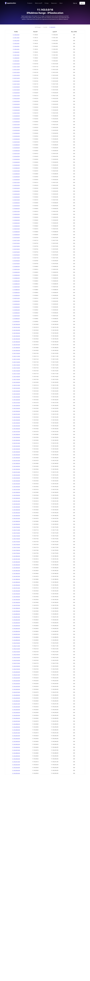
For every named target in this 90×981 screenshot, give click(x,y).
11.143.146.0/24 (16, 457)
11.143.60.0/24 (16, 208)
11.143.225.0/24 (16, 686)
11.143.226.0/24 (16, 689)
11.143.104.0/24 (16, 336)
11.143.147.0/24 (16, 460)
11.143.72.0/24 (16, 243)
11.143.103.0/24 (16, 333)
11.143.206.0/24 (16, 631)
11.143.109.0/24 (16, 350)
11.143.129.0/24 (16, 408)
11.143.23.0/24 (16, 101)
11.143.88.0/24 (16, 289)
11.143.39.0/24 (16, 147)
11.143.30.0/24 (16, 121)
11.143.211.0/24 (16, 646)
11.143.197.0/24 (16, 605)
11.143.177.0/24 (16, 547)
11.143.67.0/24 (16, 229)
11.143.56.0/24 (16, 197)
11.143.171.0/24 (16, 530)
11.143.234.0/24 (16, 712)
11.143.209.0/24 (16, 640)
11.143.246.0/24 (16, 747)
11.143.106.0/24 (16, 341)
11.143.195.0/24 (16, 599)
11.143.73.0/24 (16, 246)
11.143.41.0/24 (16, 153)
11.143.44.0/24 (16, 162)
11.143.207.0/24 (16, 634)
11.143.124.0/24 (16, 394)
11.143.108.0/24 (16, 347)
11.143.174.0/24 (16, 538)
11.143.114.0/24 (16, 365)
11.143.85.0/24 (16, 281)
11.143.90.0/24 (16, 295)
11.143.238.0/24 (16, 724)
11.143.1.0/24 (16, 37)
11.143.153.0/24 (16, 478)
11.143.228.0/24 (16, 695)
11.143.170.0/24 (16, 527)
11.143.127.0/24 (16, 402)
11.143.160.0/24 (16, 498)
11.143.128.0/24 (16, 405)
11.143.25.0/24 (16, 107)
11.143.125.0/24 (16, 397)
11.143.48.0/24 (16, 174)
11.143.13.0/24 (16, 72)
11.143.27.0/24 (16, 113)
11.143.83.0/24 (16, 275)
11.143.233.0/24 (16, 709)
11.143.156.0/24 (16, 486)
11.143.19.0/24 (16, 90)
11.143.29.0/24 (16, 118)
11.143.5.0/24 (16, 49)
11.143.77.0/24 (16, 257)
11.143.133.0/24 (16, 420)
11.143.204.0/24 (16, 625)
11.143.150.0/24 (16, 469)
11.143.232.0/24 (16, 706)
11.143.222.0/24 (16, 677)
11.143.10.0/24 (16, 63)
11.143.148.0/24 (16, 463)
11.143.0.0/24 (16, 34)
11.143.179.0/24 (16, 553)
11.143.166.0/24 (16, 515)
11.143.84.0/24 (16, 278)
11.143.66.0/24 (16, 226)
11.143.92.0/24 (16, 301)
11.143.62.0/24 (16, 214)
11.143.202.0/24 (16, 620)
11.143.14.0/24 (16, 75)
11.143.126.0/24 (16, 399)
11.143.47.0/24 (16, 171)
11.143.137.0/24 (16, 431)
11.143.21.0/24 (16, 95)
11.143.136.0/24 (16, 428)
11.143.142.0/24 (16, 446)
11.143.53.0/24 (16, 188)
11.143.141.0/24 (16, 443)
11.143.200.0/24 (16, 614)
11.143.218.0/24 (16, 666)
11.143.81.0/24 (16, 269)
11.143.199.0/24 (16, 611)
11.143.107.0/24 (16, 344)
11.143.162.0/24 (16, 504)
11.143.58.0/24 (16, 202)
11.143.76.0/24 (16, 255)
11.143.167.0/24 (16, 518)
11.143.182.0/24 (16, 562)
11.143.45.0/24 (16, 165)
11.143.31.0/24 (16, 124)
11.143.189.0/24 (16, 582)
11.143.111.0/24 (16, 356)
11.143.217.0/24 (16, 663)
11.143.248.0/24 (16, 753)
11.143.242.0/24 (16, 735)
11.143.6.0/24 (16, 52)
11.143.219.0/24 (16, 669)
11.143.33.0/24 (16, 130)
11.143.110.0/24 (16, 353)
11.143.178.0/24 (16, 550)
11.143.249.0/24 (16, 756)
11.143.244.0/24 (16, 741)
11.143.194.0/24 (16, 596)
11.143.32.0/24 (16, 127)
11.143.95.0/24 (16, 310)
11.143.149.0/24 (16, 466)
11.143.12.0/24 (16, 69)
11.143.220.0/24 (16, 672)
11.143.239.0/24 (16, 727)
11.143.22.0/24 (16, 98)
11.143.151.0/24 (16, 472)
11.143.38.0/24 (16, 145)
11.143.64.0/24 (16, 220)
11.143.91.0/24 (16, 298)
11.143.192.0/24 (16, 591)
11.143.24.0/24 (16, 104)
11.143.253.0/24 (16, 767)
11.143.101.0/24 (16, 327)
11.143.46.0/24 (16, 168)
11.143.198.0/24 (16, 608)
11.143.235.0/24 (16, 715)
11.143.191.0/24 (16, 588)
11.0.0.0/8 (45, 27)
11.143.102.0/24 (16, 330)
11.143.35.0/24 (16, 136)
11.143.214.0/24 (16, 654)
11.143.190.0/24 (16, 585)
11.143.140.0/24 (16, 440)
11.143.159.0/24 (16, 495)
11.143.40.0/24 (16, 150)
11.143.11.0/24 (16, 66)
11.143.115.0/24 (16, 368)
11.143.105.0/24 (16, 339)
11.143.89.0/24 (16, 292)
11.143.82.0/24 (16, 272)
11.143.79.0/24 (16, 263)
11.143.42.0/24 (16, 156)
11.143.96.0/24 (16, 313)
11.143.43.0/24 (16, 159)
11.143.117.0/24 (16, 373)
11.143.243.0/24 (16, 738)
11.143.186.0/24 (16, 573)
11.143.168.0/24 (16, 521)
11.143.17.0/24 (16, 84)
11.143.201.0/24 (16, 617)
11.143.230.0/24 (16, 701)
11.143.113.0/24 (16, 362)
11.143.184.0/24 (16, 567)
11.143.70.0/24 (16, 237)
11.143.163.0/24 (16, 507)
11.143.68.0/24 (16, 231)
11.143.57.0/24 (16, 200)
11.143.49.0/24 (16, 176)
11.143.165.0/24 (16, 512)
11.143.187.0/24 (16, 576)
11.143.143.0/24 (16, 449)
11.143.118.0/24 (16, 376)
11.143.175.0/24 (16, 541)
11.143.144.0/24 (16, 452)
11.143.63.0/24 (16, 217)
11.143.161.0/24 (16, 501)
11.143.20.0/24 (16, 92)
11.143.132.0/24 (16, 417)
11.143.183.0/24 (16, 565)
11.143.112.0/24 (16, 359)
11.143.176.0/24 (16, 544)
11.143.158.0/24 (16, 492)
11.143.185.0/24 (16, 570)
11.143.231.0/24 (16, 704)
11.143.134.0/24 (16, 423)
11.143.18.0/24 (16, 87)
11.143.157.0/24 (16, 489)
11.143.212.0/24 (16, 649)
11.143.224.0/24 (16, 683)
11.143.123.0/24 (16, 391)
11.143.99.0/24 (16, 321)
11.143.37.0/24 (16, 142)
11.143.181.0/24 (16, 559)
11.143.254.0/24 (16, 770)
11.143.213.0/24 (16, 651)
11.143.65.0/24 (16, 223)
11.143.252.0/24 (16, 764)
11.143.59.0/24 (16, 205)
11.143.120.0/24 (16, 382)
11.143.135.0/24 (16, 425)
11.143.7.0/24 (16, 55)
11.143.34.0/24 (16, 133)
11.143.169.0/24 (16, 524)
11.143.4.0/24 (16, 46)
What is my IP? (38, 3)
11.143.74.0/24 (16, 249)
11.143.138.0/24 (16, 434)
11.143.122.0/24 (16, 388)
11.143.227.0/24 (16, 692)
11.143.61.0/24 (16, 211)
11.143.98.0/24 (16, 318)
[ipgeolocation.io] (10, 3)
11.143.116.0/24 (16, 370)
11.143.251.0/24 (16, 761)
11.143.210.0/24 (16, 643)
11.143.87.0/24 (16, 286)
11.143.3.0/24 (16, 43)
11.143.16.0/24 (16, 81)
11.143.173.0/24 (16, 536)
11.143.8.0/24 (16, 58)
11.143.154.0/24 (16, 481)
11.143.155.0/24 (16, 483)
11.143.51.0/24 (16, 182)
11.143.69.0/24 (16, 234)
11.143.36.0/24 (16, 139)
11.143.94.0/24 (16, 307)
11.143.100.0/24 (16, 324)
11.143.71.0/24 (16, 240)
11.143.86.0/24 (16, 284)
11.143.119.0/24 (16, 379)
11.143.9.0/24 (16, 61)
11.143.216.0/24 (16, 660)
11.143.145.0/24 (16, 454)
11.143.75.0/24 (16, 252)
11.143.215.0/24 (16, 657)
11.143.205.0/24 (16, 628)
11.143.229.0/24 (16, 698)
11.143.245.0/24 (16, 744)
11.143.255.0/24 (16, 773)
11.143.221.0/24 (16, 675)
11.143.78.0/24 (16, 260)
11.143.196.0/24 (16, 602)
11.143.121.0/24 (16, 385)
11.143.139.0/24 (16, 437)
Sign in (82, 3)
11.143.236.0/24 (16, 718)
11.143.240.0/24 (16, 730)
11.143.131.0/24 (16, 414)
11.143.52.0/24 (16, 185)
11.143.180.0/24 (16, 556)
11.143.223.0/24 (16, 680)
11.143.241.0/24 (16, 732)
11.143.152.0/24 (16, 475)
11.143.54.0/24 (16, 191)
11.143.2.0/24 (16, 40)
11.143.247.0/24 (16, 750)
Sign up (75, 3)
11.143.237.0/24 (16, 721)
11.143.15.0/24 (16, 78)
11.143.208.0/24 (16, 637)
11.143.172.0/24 (16, 533)
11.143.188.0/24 (16, 579)
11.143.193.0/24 (16, 593)
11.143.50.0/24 (16, 179)
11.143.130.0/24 (16, 411)
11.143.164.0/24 (16, 509)
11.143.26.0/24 (16, 110)
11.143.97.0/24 (16, 315)
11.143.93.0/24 (16, 304)
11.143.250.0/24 (16, 759)
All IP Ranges (38, 27)
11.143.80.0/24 (16, 266)
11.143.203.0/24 (16, 622)
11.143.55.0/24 (16, 194)
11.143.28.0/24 (16, 116)
